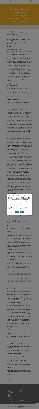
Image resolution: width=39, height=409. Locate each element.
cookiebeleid (20, 208)
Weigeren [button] (22, 211)
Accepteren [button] (17, 211)
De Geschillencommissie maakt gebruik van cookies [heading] (19, 195)
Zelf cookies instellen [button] (19, 204)
